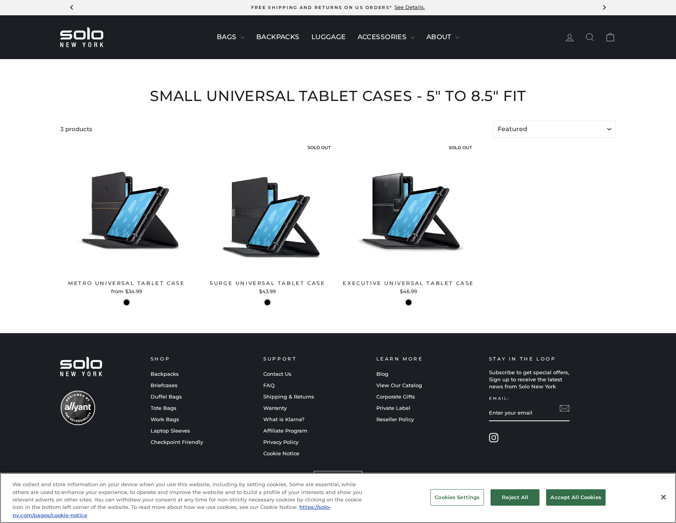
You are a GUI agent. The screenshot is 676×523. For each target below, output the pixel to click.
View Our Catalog (399, 385)
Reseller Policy (395, 419)
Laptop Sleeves (170, 431)
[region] (338, 498)
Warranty (275, 408)
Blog (382, 374)
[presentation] (243, 38)
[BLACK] (126, 302)
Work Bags (165, 419)
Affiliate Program (285, 431)
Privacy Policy (280, 442)
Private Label (393, 408)
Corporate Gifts (395, 397)
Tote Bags (163, 408)
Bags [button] (228, 37)
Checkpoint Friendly (177, 442)
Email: (499, 398)
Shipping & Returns (288, 397)
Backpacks (165, 374)
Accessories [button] (383, 37)
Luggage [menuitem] (328, 37)
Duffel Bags (166, 397)
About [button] (440, 37)
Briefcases (164, 385)
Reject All (515, 497)
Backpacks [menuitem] (278, 37)
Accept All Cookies (575, 497)
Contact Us (277, 374)
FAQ (269, 385)
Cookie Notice (281, 453)
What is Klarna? (283, 419)
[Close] (663, 497)
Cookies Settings (457, 497)
